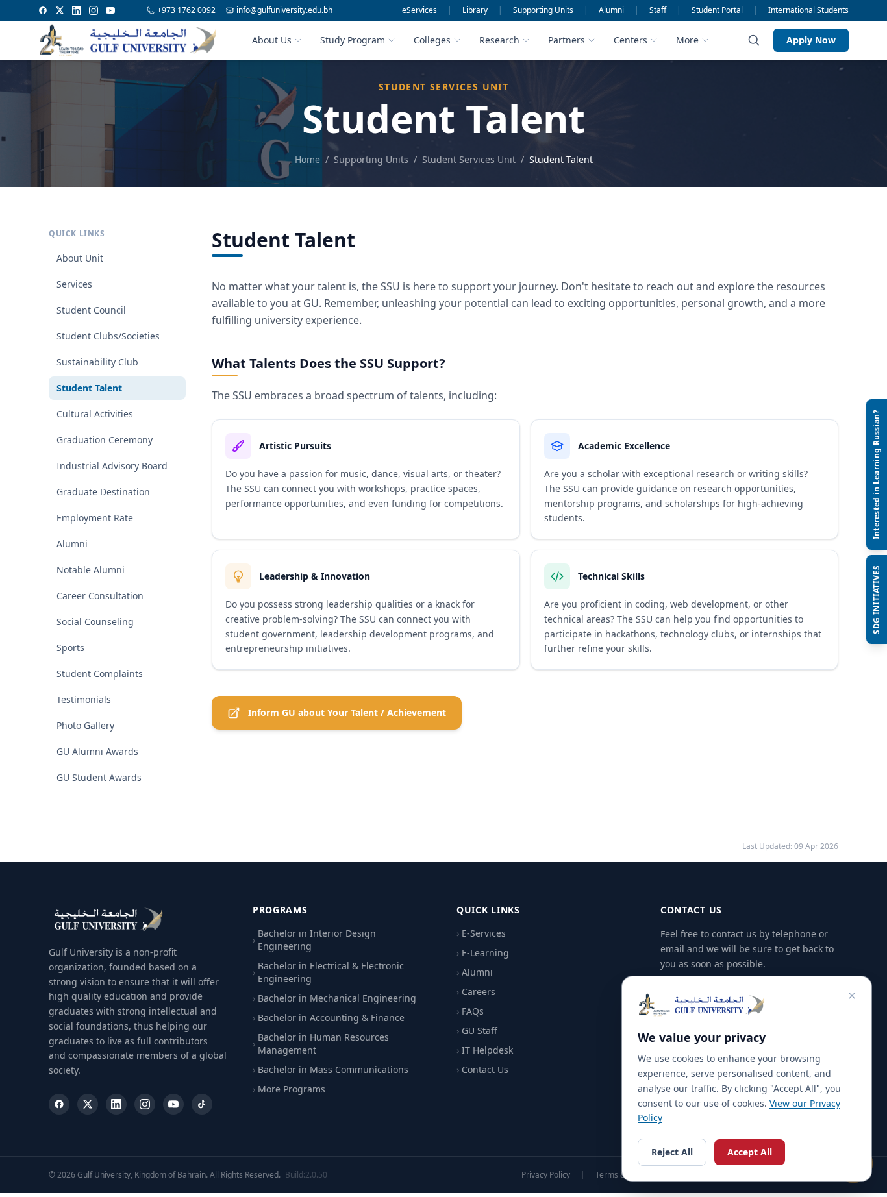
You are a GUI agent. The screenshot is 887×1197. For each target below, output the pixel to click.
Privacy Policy (545, 1175)
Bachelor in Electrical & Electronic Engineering (328, 972)
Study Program (352, 40)
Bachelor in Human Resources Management (321, 1043)
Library (475, 10)
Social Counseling (95, 621)
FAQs (470, 1011)
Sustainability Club (97, 362)
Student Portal (717, 10)
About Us (272, 40)
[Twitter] (59, 10)
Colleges (432, 40)
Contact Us (482, 1069)
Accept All (749, 1152)
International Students (808, 10)
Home (307, 159)
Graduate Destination (103, 492)
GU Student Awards (99, 777)
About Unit (79, 258)
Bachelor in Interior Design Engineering (314, 939)
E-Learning (482, 952)
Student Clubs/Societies (108, 336)
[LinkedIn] (76, 10)
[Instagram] (93, 10)
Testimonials (83, 699)
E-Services (481, 933)
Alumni (611, 10)
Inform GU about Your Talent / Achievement (347, 712)
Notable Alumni (90, 569)
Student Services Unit (469, 159)
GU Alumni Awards (97, 751)
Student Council (91, 310)
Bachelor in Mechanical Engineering (334, 998)
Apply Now (811, 40)
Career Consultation (100, 595)
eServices (419, 10)
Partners (566, 40)
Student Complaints (99, 673)
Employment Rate (94, 518)
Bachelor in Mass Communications (330, 1069)
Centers (630, 40)
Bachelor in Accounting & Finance (329, 1017)
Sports (70, 647)
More (687, 40)
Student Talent (89, 388)
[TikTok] (202, 1104)
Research (499, 40)
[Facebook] (42, 10)
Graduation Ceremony (104, 440)
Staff (657, 10)
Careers (475, 991)
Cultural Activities (94, 414)
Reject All (672, 1152)
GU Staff (476, 1030)
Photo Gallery (85, 725)
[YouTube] (110, 10)
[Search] (754, 40)
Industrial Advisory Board (112, 466)
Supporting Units (543, 10)
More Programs (289, 1089)
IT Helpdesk (484, 1050)
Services (74, 284)
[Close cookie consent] (852, 996)
